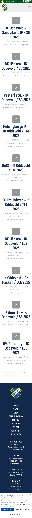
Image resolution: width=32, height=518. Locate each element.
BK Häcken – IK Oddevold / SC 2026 (16, 66)
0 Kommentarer (20, 41)
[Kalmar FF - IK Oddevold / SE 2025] (16, 304)
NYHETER (16, 423)
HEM (16, 405)
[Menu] (28, 7)
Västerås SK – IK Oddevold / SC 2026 (16, 97)
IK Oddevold (12, 76)
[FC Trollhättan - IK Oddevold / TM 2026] (16, 192)
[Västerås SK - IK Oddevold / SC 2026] (16, 87)
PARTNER (16, 419)
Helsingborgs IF (10, 143)
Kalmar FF (13, 324)
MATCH (16, 409)
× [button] (30, 495)
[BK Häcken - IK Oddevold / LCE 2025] (16, 231)
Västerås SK (13, 107)
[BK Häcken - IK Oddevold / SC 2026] (16, 56)
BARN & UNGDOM (16, 416)
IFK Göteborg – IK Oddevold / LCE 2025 (16, 348)
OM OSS (16, 427)
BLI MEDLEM (16, 434)
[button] (16, 514)
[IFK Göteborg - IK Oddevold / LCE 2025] (16, 336)
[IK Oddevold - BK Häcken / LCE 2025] (16, 270)
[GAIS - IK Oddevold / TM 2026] (16, 158)
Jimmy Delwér (24, 76)
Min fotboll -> (16, 486)
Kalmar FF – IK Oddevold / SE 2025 (16, 314)
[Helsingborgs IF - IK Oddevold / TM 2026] (16, 119)
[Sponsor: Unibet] (27, 2)
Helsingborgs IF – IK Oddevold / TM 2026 (16, 131)
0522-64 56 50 (16, 461)
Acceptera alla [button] (7, 509)
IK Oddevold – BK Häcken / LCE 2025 (16, 280)
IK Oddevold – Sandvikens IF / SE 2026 (16, 32)
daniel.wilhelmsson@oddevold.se (16, 146)
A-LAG (16, 412)
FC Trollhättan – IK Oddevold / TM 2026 (16, 204)
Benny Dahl (25, 44)
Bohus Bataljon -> (16, 489)
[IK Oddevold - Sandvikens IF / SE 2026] (16, 20)
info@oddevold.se (16, 458)
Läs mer (12, 506)
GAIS (28, 174)
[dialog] (16, 505)
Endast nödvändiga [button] (22, 509)
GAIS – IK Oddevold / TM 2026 (16, 167)
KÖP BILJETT (16, 430)
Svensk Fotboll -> (16, 484)
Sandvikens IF (14, 44)
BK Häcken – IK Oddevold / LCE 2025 (16, 243)
